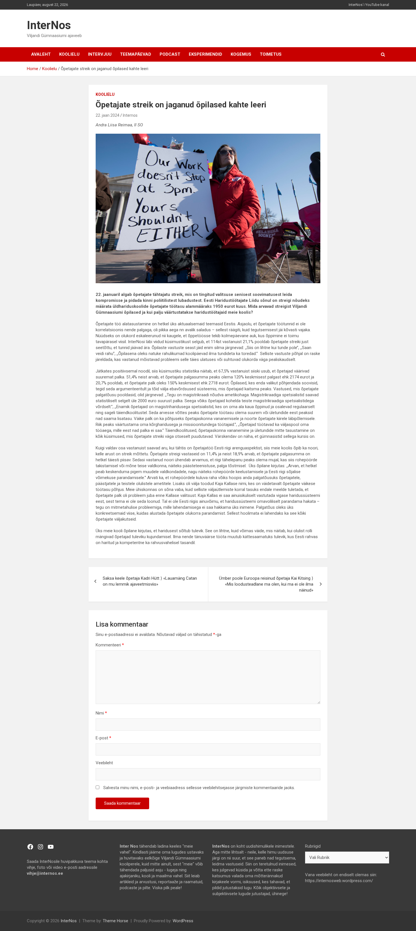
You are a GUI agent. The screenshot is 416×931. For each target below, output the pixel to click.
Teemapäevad (135, 54)
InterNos (49, 25)
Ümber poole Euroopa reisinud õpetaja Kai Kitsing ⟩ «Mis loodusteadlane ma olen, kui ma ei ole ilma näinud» (266, 584)
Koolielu (69, 54)
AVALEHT (41, 54)
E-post (103, 738)
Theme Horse (115, 920)
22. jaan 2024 (107, 115)
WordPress (183, 920)
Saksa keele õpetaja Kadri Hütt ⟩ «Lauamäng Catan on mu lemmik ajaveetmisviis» (150, 581)
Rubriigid (313, 846)
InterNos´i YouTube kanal (369, 5)
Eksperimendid (205, 54)
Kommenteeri (110, 645)
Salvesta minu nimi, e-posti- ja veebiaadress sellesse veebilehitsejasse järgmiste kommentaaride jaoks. (199, 787)
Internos (130, 115)
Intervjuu (99, 54)
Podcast (170, 54)
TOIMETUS (271, 54)
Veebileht (104, 762)
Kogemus (241, 54)
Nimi (101, 713)
